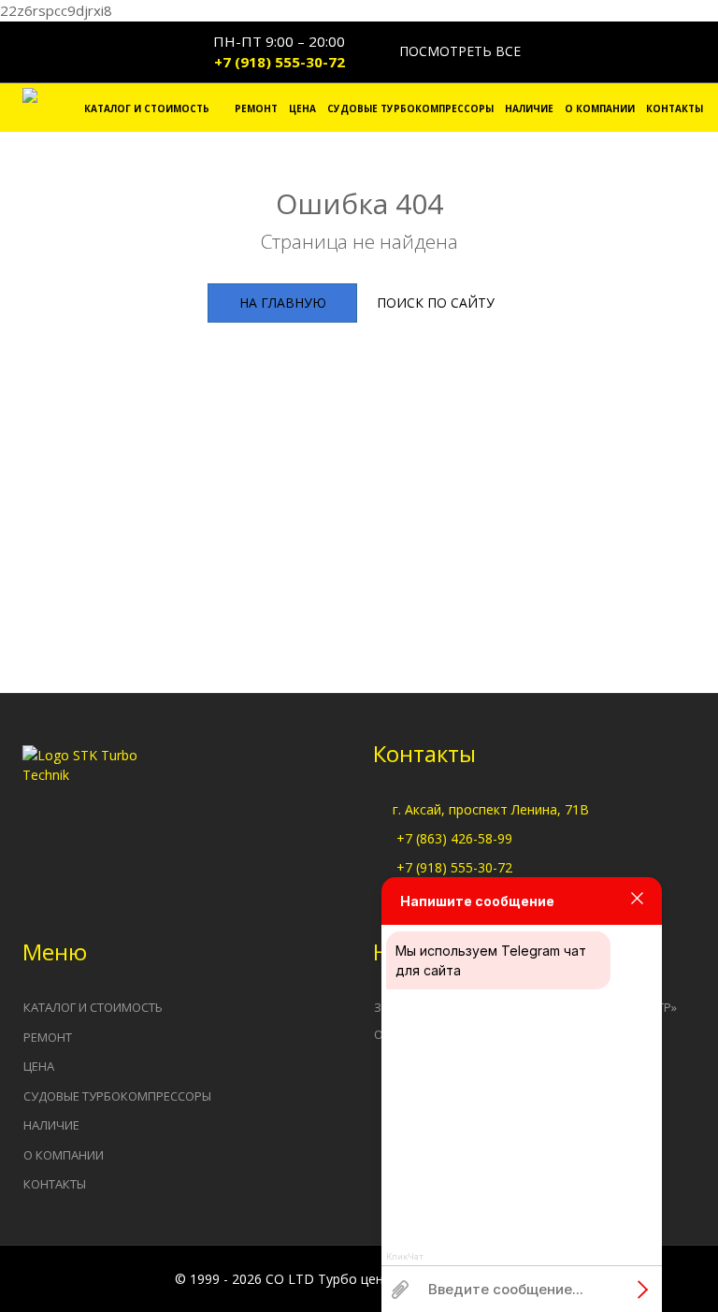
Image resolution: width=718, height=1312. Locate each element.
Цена (302, 108)
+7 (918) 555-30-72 (279, 61)
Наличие (529, 108)
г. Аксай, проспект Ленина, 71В (491, 809)
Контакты (674, 108)
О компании (600, 108)
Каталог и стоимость (146, 108)
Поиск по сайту (436, 302)
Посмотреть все (458, 51)
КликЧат (405, 1257)
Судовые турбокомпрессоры (410, 108)
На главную (282, 302)
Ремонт (256, 108)
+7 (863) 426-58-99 (454, 838)
